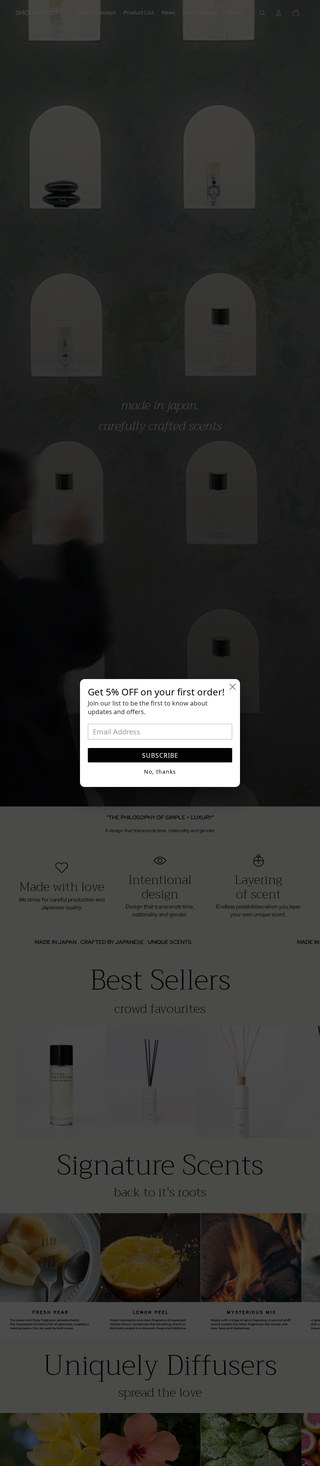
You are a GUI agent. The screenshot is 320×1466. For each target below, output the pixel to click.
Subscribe (160, 755)
